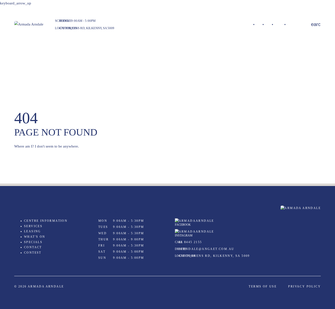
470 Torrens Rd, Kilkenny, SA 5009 (86, 28)
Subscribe (295, 24)
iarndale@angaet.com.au (206, 249)
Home (261, 24)
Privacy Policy (304, 286)
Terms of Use (263, 286)
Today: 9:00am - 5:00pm (77, 21)
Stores (271, 24)
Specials (282, 24)
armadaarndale (196, 220)
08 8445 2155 (190, 242)
